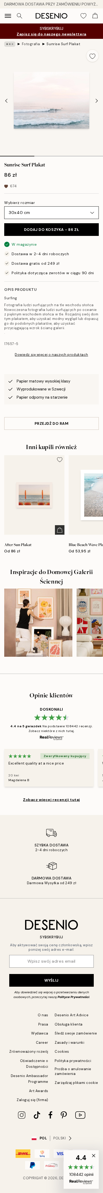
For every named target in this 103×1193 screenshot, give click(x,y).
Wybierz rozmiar (19, 202)
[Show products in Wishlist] (83, 16)
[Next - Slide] (96, 101)
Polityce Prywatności (73, 997)
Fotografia (31, 44)
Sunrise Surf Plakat (63, 44)
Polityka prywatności (73, 1061)
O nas (43, 1015)
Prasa (43, 1024)
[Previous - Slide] (6, 101)
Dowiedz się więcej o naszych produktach (51, 354)
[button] (81, 1169)
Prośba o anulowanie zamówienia (73, 1071)
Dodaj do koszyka (51, 229)
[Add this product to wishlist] (92, 55)
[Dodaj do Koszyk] (59, 530)
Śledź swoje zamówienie (76, 1033)
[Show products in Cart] (95, 16)
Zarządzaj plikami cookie (76, 1082)
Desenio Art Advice (71, 1015)
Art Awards (38, 1091)
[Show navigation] (8, 16)
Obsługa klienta (69, 1024)
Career (42, 1042)
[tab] (17, 154)
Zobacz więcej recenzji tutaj (51, 799)
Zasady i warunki (69, 1042)
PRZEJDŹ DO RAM (52, 423)
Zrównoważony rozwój (28, 1051)
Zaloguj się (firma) (32, 1100)
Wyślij (51, 980)
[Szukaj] (19, 16)
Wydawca (39, 1033)
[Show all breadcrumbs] (9, 44)
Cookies (62, 1051)
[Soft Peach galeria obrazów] (38, 623)
